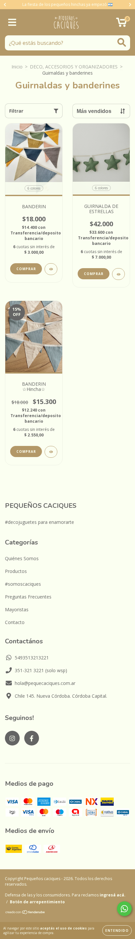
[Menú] (12, 22)
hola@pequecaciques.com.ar (45, 683)
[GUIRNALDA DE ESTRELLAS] (118, 274)
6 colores (34, 188)
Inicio (17, 67)
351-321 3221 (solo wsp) (41, 670)
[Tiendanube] (25, 912)
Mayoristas (17, 609)
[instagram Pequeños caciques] (12, 738)
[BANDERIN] (51, 269)
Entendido (117, 930)
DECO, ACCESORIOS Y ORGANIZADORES (74, 67)
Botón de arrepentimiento (37, 902)
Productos (16, 571)
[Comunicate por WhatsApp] (124, 908)
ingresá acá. (112, 895)
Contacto (15, 622)
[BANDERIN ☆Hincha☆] (51, 452)
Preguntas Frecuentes (28, 597)
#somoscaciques (23, 584)
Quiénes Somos (22, 558)
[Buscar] (121, 42)
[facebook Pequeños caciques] (31, 738)
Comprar (26, 269)
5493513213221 (32, 657)
